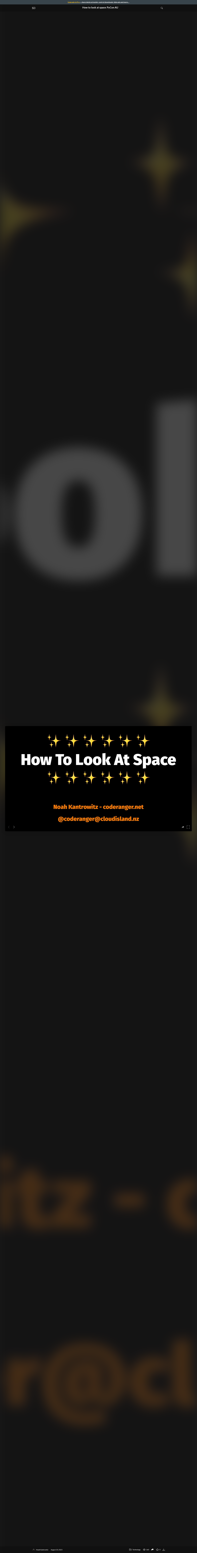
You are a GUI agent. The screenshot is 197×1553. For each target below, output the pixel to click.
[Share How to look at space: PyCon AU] (152, 1549)
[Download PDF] (163, 1550)
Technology (136, 1550)
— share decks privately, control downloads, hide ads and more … (98, 2)
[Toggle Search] (161, 8)
